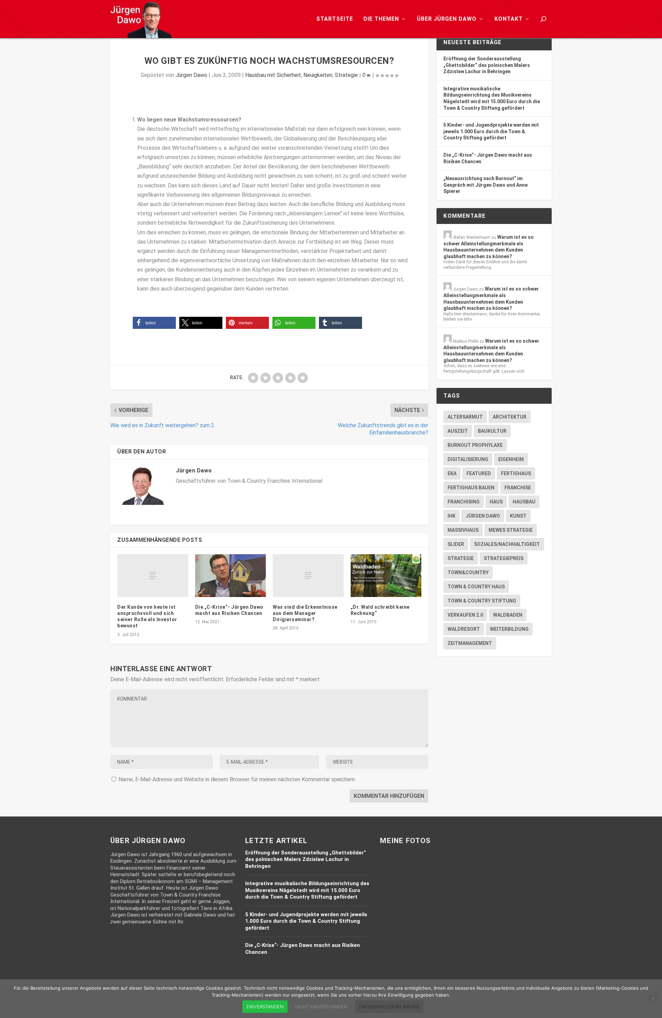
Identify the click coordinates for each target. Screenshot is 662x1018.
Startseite (334, 19)
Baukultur (492, 431)
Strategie (346, 75)
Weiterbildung (509, 629)
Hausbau (524, 502)
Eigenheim (511, 459)
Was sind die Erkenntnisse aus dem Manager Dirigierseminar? (305, 613)
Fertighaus (516, 473)
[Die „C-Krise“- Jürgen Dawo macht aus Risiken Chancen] (230, 575)
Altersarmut (465, 417)
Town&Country (468, 572)
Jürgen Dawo (191, 75)
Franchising (464, 502)
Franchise (517, 487)
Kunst (518, 516)
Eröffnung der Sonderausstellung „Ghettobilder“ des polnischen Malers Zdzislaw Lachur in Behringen (486, 65)
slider (456, 544)
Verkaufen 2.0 (465, 615)
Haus (496, 502)
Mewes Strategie (511, 530)
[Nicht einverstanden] (653, 998)
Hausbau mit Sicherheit (273, 75)
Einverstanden (265, 1006)
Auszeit (458, 431)
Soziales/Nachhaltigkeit (507, 544)
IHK (451, 516)
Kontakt (508, 19)
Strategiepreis (503, 558)
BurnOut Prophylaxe (475, 445)
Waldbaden (507, 615)
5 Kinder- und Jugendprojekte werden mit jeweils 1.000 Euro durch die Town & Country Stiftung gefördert (491, 131)
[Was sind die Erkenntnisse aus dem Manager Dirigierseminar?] (308, 575)
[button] (154, 323)
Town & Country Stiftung (482, 601)
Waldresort (464, 629)
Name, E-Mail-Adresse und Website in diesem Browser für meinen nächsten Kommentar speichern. (237, 779)
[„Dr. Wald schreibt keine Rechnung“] (386, 575)
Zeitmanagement (470, 643)
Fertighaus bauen (471, 487)
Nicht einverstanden (321, 1006)
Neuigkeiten (317, 75)
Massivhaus (463, 530)
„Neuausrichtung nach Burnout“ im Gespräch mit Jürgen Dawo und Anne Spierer (485, 185)
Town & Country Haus (476, 586)
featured (479, 473)
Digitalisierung (468, 459)
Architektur (509, 417)
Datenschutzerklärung (389, 1006)
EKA (452, 473)
